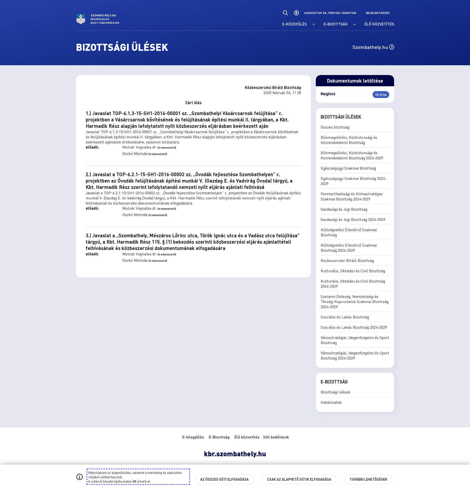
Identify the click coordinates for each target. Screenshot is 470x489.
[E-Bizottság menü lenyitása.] (355, 24)
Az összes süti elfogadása (224, 479)
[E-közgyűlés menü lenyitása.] (314, 24)
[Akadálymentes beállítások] (296, 12)
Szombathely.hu (370, 47)
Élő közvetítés (247, 436)
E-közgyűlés (193, 436)
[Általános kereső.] (285, 12)
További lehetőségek (368, 479)
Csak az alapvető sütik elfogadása (299, 479)
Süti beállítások (276, 437)
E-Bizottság (219, 436)
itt (134, 481)
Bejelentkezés (378, 13)
